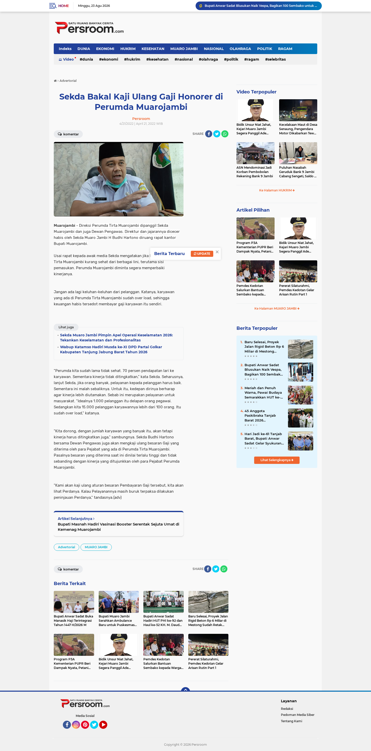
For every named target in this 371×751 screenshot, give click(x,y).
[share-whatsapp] (224, 133)
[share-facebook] (208, 133)
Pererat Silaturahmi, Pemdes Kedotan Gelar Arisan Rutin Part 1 (296, 290)
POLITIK (264, 48)
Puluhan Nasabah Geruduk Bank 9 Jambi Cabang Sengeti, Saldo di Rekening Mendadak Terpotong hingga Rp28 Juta (298, 172)
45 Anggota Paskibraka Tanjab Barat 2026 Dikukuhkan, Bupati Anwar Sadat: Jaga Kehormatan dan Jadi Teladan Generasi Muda (261, 6)
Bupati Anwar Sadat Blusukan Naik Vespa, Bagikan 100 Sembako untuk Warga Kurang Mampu (263, 370)
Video (68, 59)
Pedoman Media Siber (297, 715)
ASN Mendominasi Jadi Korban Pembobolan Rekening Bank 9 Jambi (254, 172)
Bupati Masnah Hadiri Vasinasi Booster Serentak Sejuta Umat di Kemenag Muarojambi (118, 527)
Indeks (65, 48)
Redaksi (287, 709)
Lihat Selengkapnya (275, 460)
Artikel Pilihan (253, 210)
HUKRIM (128, 48)
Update (203, 254)
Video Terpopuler (256, 92)
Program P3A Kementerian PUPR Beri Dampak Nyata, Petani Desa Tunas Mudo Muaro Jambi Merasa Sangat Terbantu (255, 247)
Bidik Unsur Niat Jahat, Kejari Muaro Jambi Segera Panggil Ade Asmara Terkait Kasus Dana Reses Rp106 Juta (254, 129)
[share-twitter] (216, 133)
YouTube (106, 731)
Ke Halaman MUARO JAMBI (275, 308)
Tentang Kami (291, 721)
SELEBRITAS (277, 59)
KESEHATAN (153, 48)
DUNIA (83, 48)
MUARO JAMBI (184, 48)
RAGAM (285, 48)
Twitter (96, 731)
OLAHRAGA (240, 48)
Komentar (71, 134)
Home (63, 6)
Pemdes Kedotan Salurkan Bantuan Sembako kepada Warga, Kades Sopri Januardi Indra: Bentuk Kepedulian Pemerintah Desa (254, 290)
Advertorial (66, 547)
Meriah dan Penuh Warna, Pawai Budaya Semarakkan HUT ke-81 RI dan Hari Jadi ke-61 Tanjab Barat (264, 392)
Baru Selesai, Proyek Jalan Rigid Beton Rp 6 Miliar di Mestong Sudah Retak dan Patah (264, 347)
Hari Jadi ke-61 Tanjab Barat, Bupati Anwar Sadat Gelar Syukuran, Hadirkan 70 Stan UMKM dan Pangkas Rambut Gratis (263, 438)
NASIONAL (214, 48)
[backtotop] (185, 691)
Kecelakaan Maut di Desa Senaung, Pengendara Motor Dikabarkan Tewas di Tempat (298, 129)
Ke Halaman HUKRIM (276, 190)
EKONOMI (105, 48)
